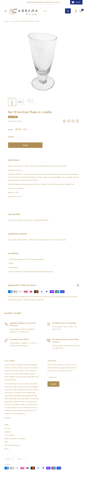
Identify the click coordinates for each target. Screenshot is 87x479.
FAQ (6, 442)
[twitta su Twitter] (73, 121)
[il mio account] (76, 11)
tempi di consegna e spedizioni (15, 438)
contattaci (8, 432)
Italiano (8, 459)
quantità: (11, 137)
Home (6, 21)
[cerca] (68, 10)
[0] (80, 11)
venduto (25, 145)
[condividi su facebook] (64, 121)
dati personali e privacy (12, 445)
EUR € (19, 459)
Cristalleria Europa (15, 121)
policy (7, 448)
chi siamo (8, 428)
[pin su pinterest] (68, 121)
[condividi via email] (77, 121)
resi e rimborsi (9, 435)
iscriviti (77, 2)
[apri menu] (6, 11)
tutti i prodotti (14, 21)
